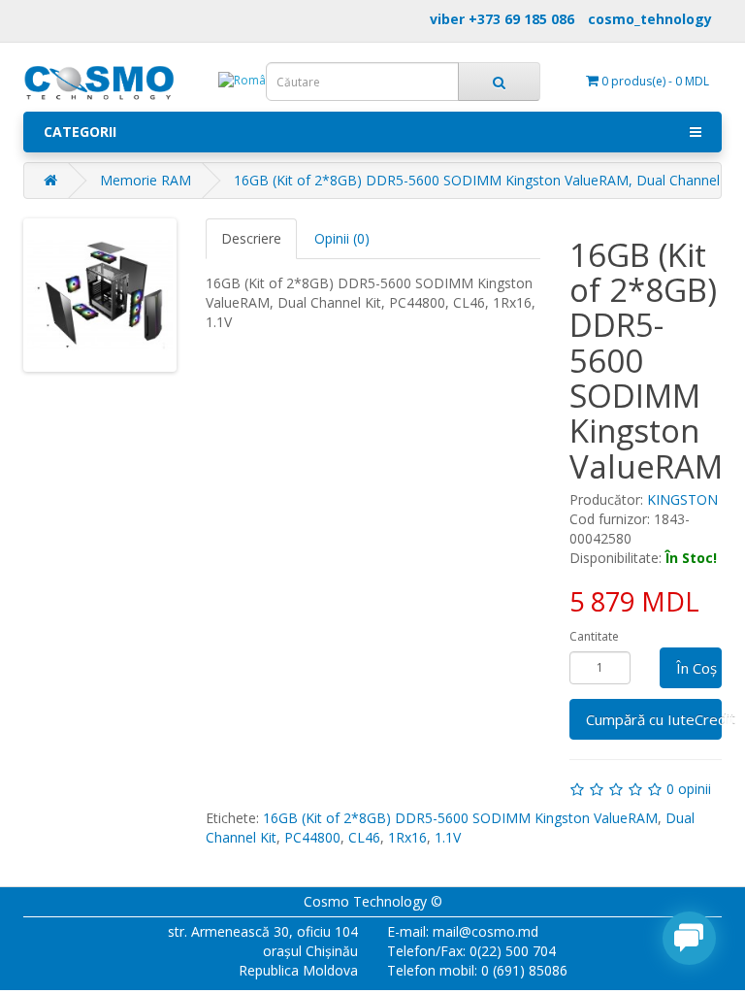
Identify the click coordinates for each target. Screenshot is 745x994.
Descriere (251, 238)
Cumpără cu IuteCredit (654, 719)
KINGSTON (682, 499)
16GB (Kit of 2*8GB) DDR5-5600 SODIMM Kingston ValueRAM (460, 818)
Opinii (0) (342, 238)
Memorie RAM (145, 180)
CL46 (364, 837)
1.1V (448, 837)
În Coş (696, 668)
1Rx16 (407, 837)
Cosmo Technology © (373, 901)
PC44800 (312, 837)
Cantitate (594, 636)
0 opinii (688, 788)
